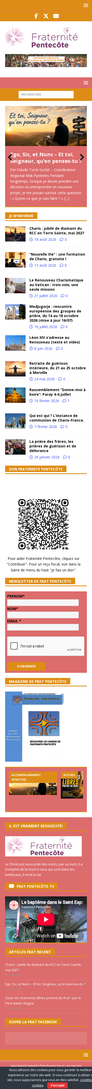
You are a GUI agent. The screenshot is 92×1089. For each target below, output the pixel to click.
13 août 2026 (45, 265)
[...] (67, 198)
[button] (85, 5)
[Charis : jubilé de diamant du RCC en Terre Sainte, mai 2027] (15, 234)
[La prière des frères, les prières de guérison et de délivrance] (15, 447)
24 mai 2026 (44, 378)
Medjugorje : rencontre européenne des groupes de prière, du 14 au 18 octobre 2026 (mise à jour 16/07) (55, 313)
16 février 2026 (46, 400)
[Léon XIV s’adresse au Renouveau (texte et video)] (15, 343)
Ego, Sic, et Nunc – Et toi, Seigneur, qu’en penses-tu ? (46, 157)
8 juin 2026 (43, 348)
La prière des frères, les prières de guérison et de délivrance (52, 446)
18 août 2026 (45, 239)
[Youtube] (56, 16)
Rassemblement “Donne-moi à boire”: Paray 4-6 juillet (57, 392)
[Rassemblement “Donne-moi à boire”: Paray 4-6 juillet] (15, 395)
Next (80, 157)
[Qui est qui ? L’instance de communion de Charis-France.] (15, 421)
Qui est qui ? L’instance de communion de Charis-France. (56, 418)
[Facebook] (36, 16)
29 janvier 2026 (47, 457)
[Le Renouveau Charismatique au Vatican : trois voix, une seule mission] (15, 285)
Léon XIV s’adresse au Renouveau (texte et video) (54, 339)
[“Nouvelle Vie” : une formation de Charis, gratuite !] (15, 259)
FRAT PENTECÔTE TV (35, 886)
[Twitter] (46, 16)
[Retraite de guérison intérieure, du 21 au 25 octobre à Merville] (15, 368)
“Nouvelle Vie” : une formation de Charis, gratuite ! (57, 256)
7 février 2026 (45, 426)
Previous (11, 157)
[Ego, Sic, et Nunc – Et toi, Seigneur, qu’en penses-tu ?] (46, 126)
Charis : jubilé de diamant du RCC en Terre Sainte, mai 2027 (56, 230)
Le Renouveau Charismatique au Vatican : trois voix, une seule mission (56, 285)
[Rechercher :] (46, 94)
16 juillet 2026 (45, 326)
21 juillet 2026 (45, 295)
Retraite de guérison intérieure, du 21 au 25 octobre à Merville (57, 368)
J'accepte (57, 1085)
